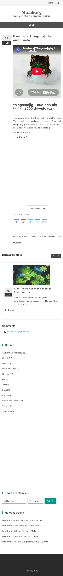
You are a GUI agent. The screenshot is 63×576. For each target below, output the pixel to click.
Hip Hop (6, 374)
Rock (4, 395)
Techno (5, 406)
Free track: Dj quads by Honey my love (20, 531)
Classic (5, 358)
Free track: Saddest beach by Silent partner (22, 520)
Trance (31, 236)
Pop (4, 390)
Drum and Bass (9, 368)
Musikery (31, 12)
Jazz (4, 384)
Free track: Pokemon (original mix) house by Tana (25, 541)
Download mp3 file (37, 208)
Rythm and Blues (10, 400)
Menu (50, 2)
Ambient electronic (11, 352)
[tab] (10, 331)
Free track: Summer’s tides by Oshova (20, 536)
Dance (5, 363)
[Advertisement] (31, 171)
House (5, 379)
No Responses (48, 236)
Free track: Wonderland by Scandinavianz (21, 525)
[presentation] (10, 331)
